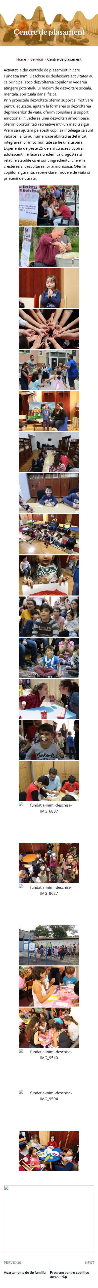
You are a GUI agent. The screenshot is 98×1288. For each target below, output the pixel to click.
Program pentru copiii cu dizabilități (69, 1274)
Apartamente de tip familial (25, 1272)
